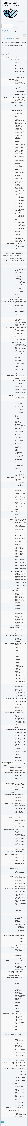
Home (4, 38)
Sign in (15, 26)
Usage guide (9, 38)
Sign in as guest (21, 20)
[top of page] (2, 1122)
